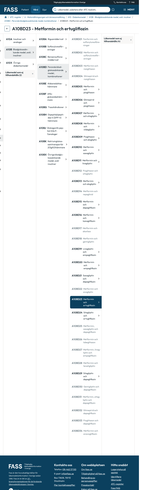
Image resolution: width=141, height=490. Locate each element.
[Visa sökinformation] (113, 9)
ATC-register (117, 484)
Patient (25, 9)
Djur (44, 9)
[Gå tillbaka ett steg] (7, 28)
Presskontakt (87, 485)
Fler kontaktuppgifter (64, 485)
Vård (35, 9)
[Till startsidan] (5, 17)
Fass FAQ (115, 488)
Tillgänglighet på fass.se (93, 473)
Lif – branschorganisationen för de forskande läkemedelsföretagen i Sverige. (25, 481)
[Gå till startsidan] (11, 9)
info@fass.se (67, 473)
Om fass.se (86, 469)
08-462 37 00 (69, 469)
